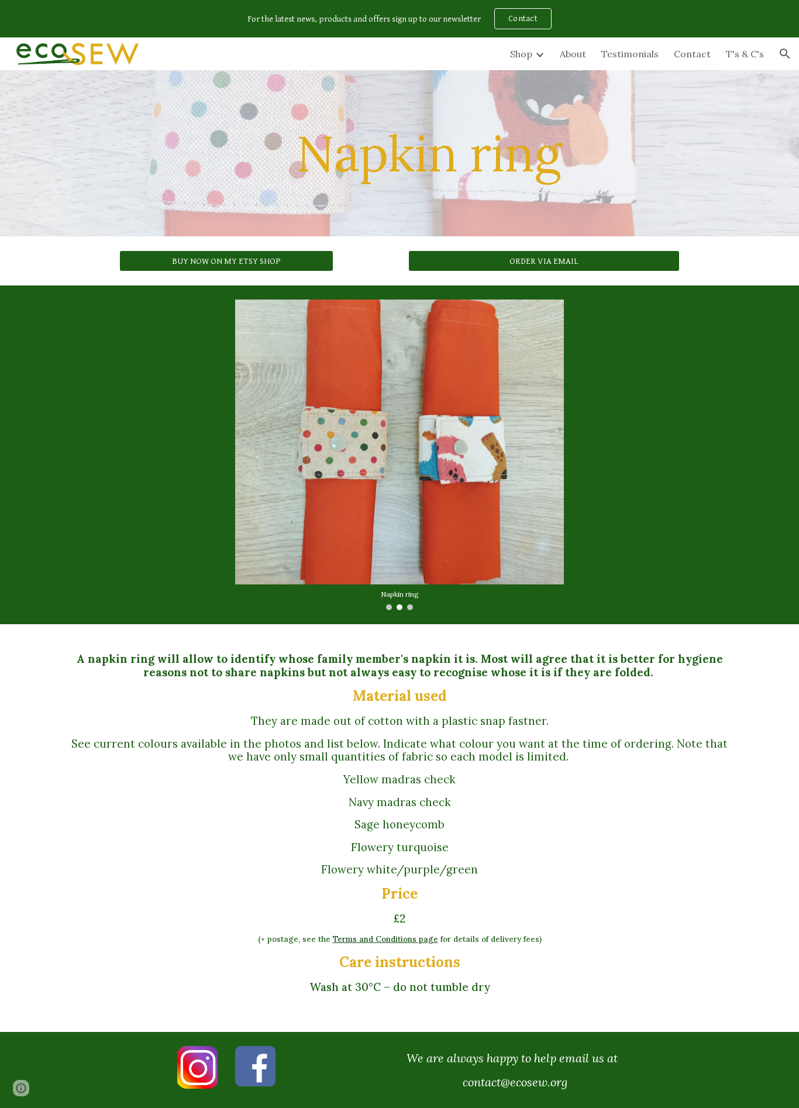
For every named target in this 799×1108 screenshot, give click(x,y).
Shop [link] (521, 54)
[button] (785, 54)
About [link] (573, 54)
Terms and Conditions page (385, 939)
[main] (428, 153)
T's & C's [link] (745, 54)
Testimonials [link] (630, 54)
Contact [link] (692, 54)
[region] (399, 18)
